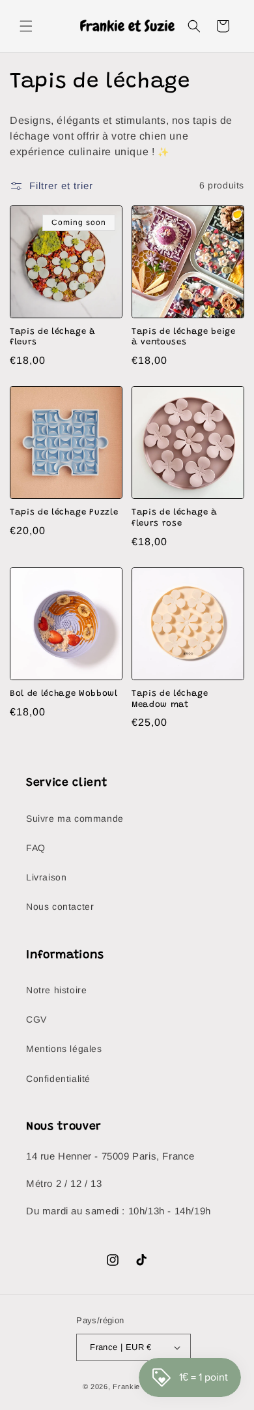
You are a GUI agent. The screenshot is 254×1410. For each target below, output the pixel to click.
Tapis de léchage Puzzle (64, 512)
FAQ (36, 848)
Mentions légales (64, 1048)
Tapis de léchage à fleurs (53, 337)
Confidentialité (58, 1078)
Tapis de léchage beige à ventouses (184, 337)
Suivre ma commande (75, 818)
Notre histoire (56, 990)
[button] (26, 26)
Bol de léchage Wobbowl (64, 693)
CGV (36, 1019)
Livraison (46, 877)
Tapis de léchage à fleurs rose (175, 518)
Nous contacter (60, 906)
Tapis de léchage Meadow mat (170, 699)
